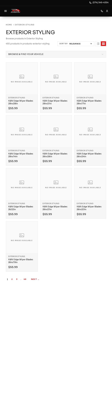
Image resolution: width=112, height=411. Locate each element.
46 (25, 279)
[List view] (98, 43)
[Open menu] (5, 11)
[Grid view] (103, 43)
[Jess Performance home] (15, 11)
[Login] (107, 11)
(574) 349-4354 (100, 2)
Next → (35, 279)
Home (9, 25)
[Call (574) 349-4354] (102, 11)
